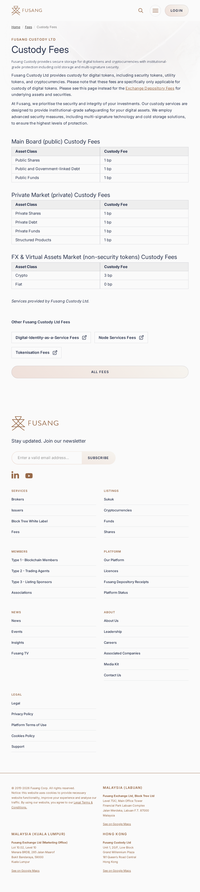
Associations (21, 592)
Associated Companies (122, 653)
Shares (109, 532)
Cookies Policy (23, 736)
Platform (112, 551)
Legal (16, 694)
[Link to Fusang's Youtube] (29, 474)
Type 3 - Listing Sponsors (31, 582)
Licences (111, 571)
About (109, 612)
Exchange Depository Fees (150, 88)
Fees (28, 27)
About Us (111, 621)
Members (19, 551)
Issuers (17, 510)
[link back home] (26, 10)
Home (15, 27)
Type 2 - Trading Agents (30, 571)
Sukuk (109, 499)
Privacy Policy (22, 714)
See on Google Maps (117, 824)
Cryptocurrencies (118, 510)
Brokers (17, 499)
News (16, 612)
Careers (110, 643)
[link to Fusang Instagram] (15, 474)
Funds (109, 521)
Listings (111, 491)
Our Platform (114, 560)
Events (16, 632)
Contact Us (112, 675)
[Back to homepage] (34, 423)
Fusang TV (20, 653)
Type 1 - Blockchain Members (34, 560)
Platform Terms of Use (29, 725)
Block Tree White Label (29, 521)
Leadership (113, 632)
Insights (17, 643)
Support (17, 746)
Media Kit (111, 664)
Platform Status (116, 592)
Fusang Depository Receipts (126, 582)
